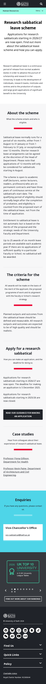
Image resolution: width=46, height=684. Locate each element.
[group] (23, 571)
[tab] (12, 589)
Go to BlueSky (12, 630)
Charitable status (10, 673)
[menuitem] (23, 645)
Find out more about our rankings (23, 599)
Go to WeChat (5, 636)
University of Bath (23, 4)
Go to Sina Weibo (12, 636)
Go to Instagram (18, 630)
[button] (5, 590)
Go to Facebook (5, 630)
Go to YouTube (18, 636)
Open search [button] (41, 4)
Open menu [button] (4, 4)
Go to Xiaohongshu (25, 636)
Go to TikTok (38, 630)
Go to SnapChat (31, 630)
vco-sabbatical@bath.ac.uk (18, 535)
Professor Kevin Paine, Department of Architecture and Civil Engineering (22, 472)
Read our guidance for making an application (23, 415)
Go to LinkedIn (25, 630)
